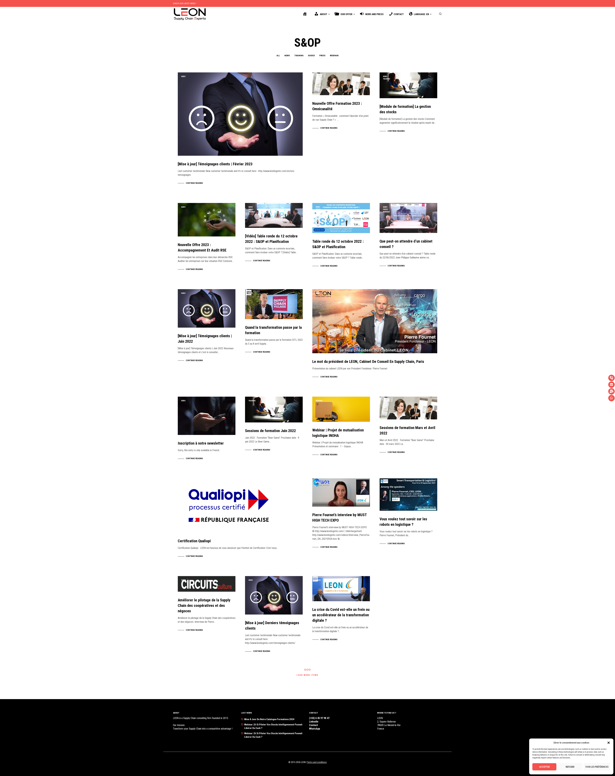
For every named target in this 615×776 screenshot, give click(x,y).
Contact (313, 725)
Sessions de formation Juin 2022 (270, 431)
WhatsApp (314, 728)
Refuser (570, 766)
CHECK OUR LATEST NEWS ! (184, 3)
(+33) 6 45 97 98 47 (319, 718)
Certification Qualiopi (194, 541)
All (278, 55)
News (287, 55)
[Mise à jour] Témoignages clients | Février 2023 (215, 164)
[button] (608, 742)
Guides (311, 55)
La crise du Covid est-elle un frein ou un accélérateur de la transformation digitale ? (340, 615)
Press (322, 55)
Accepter (544, 766)
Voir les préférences (596, 766)
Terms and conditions (317, 762)
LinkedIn (313, 721)
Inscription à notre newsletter (201, 443)
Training (298, 55)
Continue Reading (194, 183)
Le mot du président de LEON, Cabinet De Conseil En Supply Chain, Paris (368, 361)
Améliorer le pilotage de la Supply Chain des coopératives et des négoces (204, 605)
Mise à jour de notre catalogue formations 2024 (269, 719)
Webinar (334, 55)
